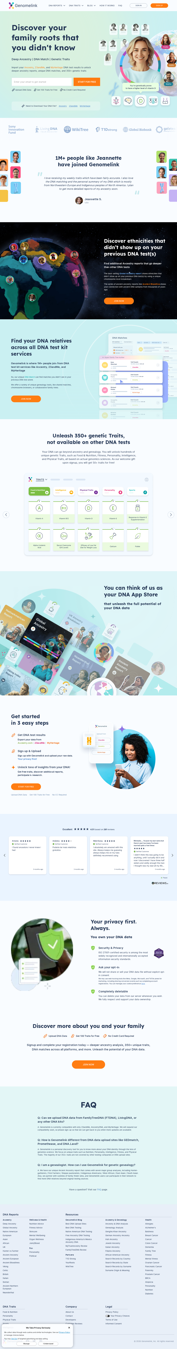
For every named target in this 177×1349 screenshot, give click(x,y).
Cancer (148, 1239)
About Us (70, 1312)
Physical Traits (9, 1319)
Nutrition (149, 1289)
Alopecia (149, 1282)
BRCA (147, 1278)
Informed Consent (114, 1323)
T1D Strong (71, 1258)
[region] (88, 855)
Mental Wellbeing (37, 1235)
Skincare (33, 1231)
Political (33, 1256)
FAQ (120, 5)
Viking (5, 1266)
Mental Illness (151, 1258)
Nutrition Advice (36, 1223)
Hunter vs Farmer (10, 1251)
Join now (119, 301)
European (7, 1235)
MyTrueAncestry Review (76, 1246)
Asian (5, 1239)
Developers (71, 1319)
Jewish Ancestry (112, 1243)
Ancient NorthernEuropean (10, 1287)
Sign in (139, 5)
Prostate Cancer (152, 1274)
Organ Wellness (36, 1239)
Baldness (149, 1231)
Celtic (5, 1270)
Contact (69, 1315)
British (5, 1274)
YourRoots (70, 1262)
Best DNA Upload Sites (76, 1223)
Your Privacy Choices (120, 1315)
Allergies (149, 1223)
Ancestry (63, 106)
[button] (4, 855)
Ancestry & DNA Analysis (116, 1223)
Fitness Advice (35, 1227)
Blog (90, 5)
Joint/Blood (34, 1243)
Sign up (159, 5)
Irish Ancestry (111, 1239)
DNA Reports (55, 5)
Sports (6, 1323)
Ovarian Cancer (152, 1262)
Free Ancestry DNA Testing (78, 1235)
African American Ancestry (117, 1254)
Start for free (26, 786)
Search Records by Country (117, 1258)
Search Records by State (116, 1262)
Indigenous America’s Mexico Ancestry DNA (79, 1240)
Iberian (6, 1282)
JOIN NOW (88, 1064)
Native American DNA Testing (79, 1231)
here (143, 983)
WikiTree (69, 1266)
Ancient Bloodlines (11, 1262)
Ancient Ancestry (10, 1254)
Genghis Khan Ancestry (115, 1231)
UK (4, 1247)
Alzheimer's (150, 1227)
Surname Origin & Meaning (117, 1270)
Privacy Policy (112, 1312)
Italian (5, 1278)
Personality (34, 1252)
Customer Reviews (74, 1323)
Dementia (149, 1247)
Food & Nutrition (10, 1312)
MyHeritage (85, 106)
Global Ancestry (10, 1227)
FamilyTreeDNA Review (76, 1249)
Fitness (148, 1254)
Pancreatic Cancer (153, 1266)
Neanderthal (8, 1292)
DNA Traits (74, 5)
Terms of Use (111, 1319)
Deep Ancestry (9, 1223)
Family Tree (150, 1251)
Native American (10, 1231)
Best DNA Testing (73, 1227)
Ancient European (11, 1258)
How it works (107, 5)
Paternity (149, 1270)
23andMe (73, 106)
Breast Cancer (151, 1235)
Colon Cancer (151, 1243)
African (6, 1243)
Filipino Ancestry (112, 1251)
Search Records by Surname (118, 1266)
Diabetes (149, 1293)
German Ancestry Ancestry (117, 1235)
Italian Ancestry (112, 1247)
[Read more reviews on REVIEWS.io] (160, 883)
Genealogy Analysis (114, 1227)
